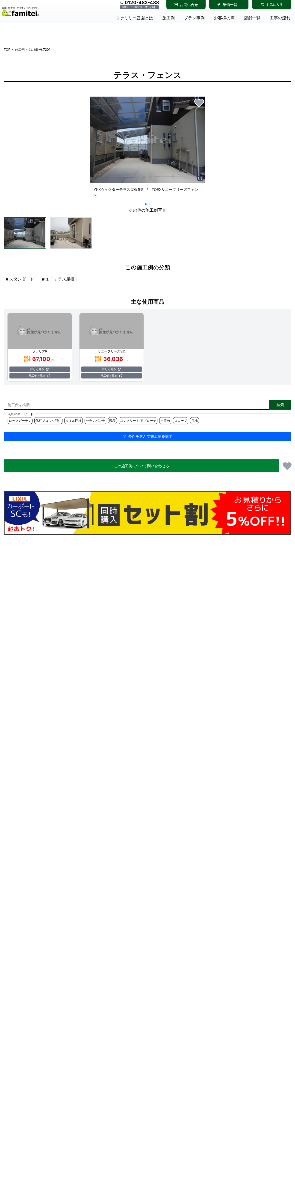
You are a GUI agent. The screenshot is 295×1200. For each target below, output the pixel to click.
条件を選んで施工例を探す (150, 436)
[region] (147, 149)
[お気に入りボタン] (199, 102)
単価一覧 (230, 4)
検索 (280, 404)
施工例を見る (37, 375)
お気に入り (274, 4)
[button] (25, 233)
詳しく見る (37, 369)
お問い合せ (189, 4)
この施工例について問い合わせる (141, 466)
